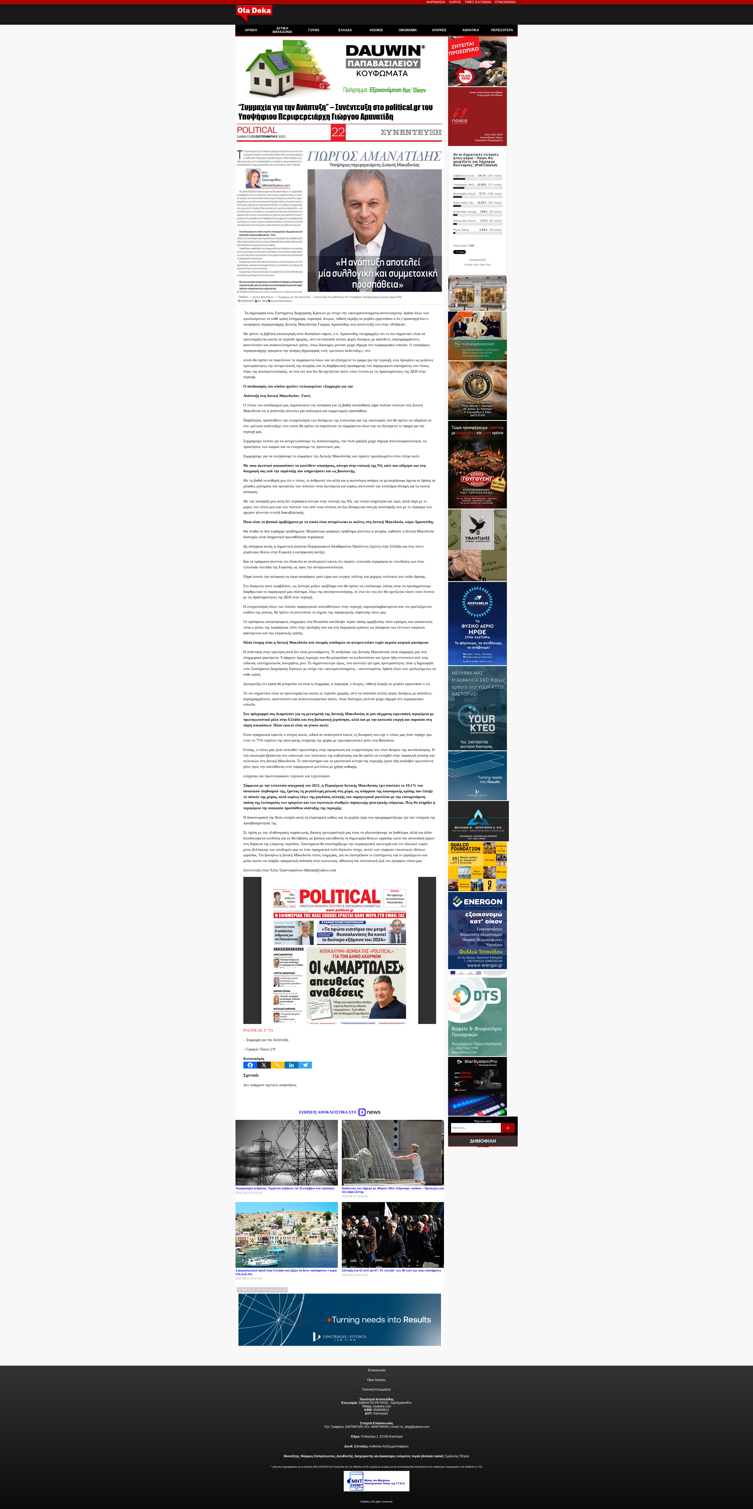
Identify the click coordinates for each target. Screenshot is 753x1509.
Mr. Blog (262, 300)
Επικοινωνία (376, 1370)
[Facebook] (250, 1065)
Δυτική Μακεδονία (281, 300)
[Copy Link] (278, 1065)
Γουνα (313, 30)
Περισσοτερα (502, 30)
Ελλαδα (345, 30)
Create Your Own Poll (477, 264)
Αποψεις (439, 30)
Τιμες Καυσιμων (478, 2)
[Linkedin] (291, 1065)
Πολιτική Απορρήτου (376, 1389)
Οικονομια (408, 30)
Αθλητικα (470, 30)
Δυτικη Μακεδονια (282, 30)
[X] (264, 1065)
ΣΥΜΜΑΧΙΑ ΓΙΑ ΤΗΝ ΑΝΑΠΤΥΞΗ (262, 1289)
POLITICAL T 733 (258, 1030)
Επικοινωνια (505, 2)
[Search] (508, 1128)
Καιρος (455, 2)
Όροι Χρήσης (376, 1380)
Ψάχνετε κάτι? (483, 1121)
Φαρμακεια (436, 2)
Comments (477, 259)
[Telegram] (305, 1065)
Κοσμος (376, 30)
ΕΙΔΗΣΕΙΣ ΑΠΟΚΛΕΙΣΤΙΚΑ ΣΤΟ (328, 1112)
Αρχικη (251, 30)
